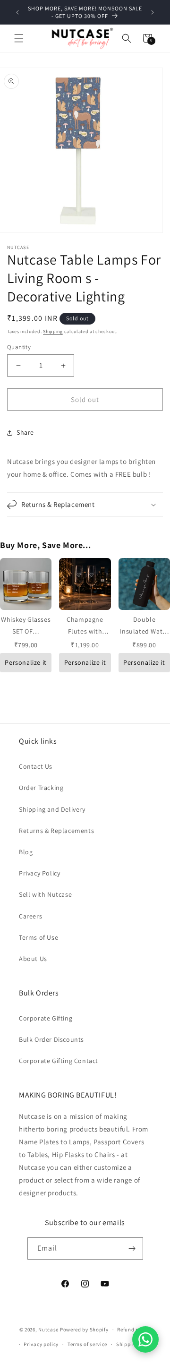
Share (25, 432)
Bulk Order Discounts (51, 1039)
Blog (26, 852)
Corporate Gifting (45, 1018)
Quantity (19, 347)
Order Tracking (41, 787)
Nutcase (48, 1329)
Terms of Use (38, 937)
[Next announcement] (152, 12)
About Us (33, 958)
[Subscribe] (132, 1248)
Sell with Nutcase (45, 894)
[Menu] (18, 38)
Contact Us (35, 766)
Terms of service (87, 1344)
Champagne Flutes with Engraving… (85, 631)
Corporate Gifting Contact (58, 1060)
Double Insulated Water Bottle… (144, 631)
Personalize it (25, 662)
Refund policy (134, 1329)
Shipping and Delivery (52, 809)
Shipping (53, 331)
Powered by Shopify (84, 1329)
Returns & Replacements (56, 830)
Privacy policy (41, 1344)
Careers (30, 916)
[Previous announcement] (17, 12)
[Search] (126, 38)
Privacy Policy (39, 873)
